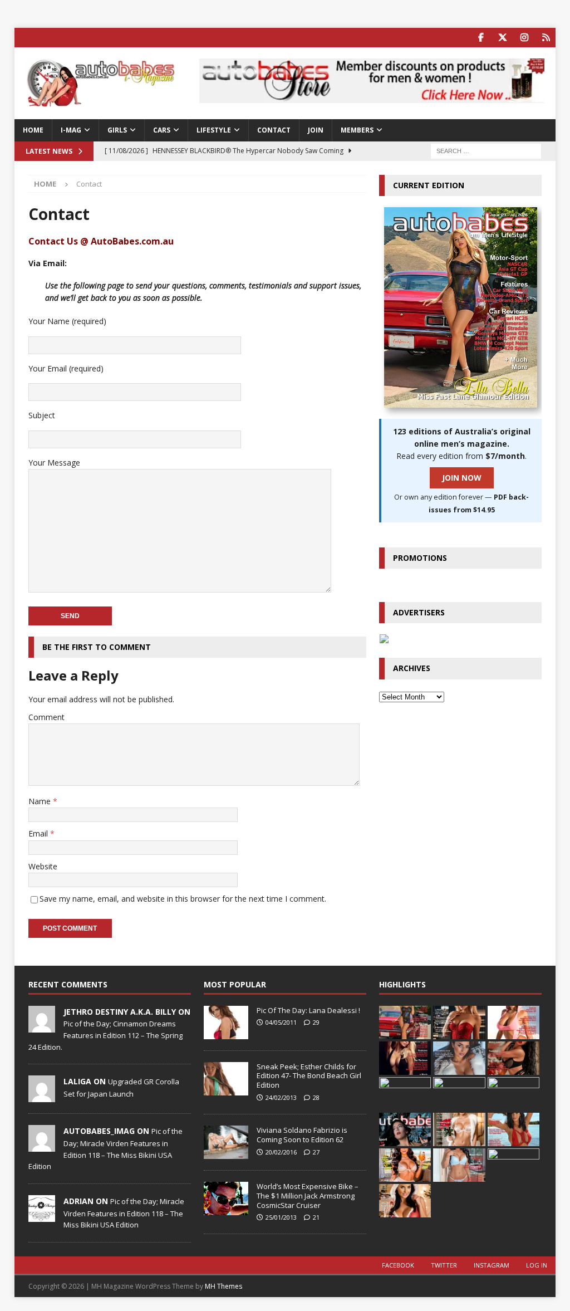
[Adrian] (41, 1216)
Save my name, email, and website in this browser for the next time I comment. (183, 898)
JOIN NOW (461, 477)
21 (316, 1217)
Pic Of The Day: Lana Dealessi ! (308, 1010)
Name (40, 801)
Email (39, 833)
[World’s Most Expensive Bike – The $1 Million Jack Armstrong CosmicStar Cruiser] (226, 1198)
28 (316, 1097)
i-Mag (71, 130)
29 (316, 1022)
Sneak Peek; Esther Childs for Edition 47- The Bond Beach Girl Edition (309, 1075)
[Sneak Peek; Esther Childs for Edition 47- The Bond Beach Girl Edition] (226, 1078)
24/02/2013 (281, 1097)
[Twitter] (502, 37)
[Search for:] (486, 150)
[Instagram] (524, 37)
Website (42, 866)
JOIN (315, 130)
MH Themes (223, 1286)
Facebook (398, 1265)
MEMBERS (357, 130)
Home (33, 130)
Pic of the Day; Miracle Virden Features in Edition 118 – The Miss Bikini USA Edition (123, 1213)
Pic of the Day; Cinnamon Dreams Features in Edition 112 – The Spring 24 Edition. (105, 1035)
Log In (536, 1265)
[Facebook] (480, 37)
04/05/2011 (281, 1022)
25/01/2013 (281, 1217)
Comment (46, 717)
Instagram (491, 1265)
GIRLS (117, 130)
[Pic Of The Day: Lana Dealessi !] (226, 1022)
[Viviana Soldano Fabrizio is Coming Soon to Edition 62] (226, 1142)
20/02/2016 (281, 1152)
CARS (161, 130)
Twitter (444, 1265)
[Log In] (546, 37)
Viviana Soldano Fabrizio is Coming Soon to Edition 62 (302, 1134)
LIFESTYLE (213, 130)
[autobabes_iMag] (41, 1146)
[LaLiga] (41, 1097)
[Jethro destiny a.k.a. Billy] (41, 1026)
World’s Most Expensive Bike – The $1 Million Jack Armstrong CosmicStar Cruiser (307, 1195)
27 (316, 1152)
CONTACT (274, 130)
